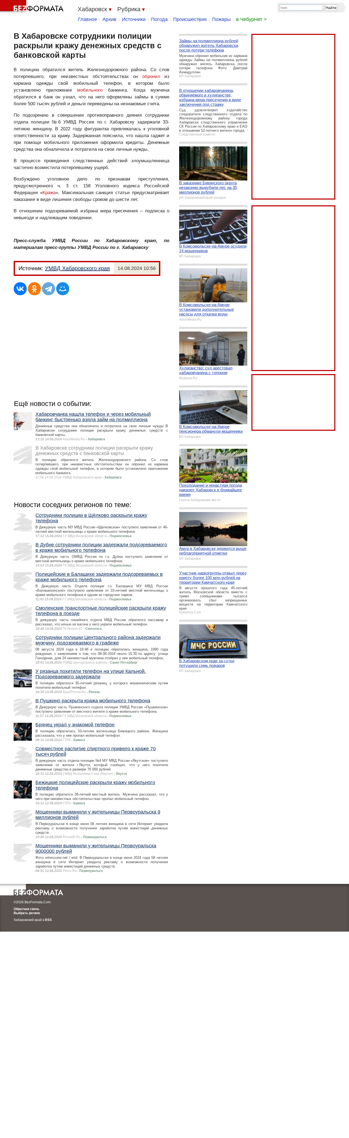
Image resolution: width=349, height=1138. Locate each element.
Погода (159, 19)
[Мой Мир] (62, 288)
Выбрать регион (27, 913)
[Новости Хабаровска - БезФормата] (32, 7)
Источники (134, 19)
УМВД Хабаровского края (77, 268)
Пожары (221, 19)
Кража (49, 192)
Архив (109, 19)
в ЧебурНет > (251, 19)
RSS (48, 920)
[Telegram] (48, 288)
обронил (151, 76)
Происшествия (190, 19)
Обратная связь (26, 909)
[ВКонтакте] (20, 288)
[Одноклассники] (34, 288)
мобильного (90, 90)
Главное (87, 19)
